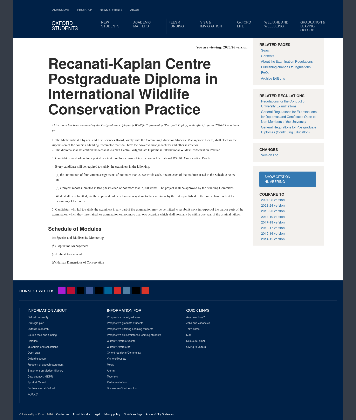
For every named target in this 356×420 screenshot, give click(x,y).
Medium (136, 290)
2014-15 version (273, 238)
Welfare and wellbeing (276, 24)
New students (110, 24)
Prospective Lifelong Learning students (130, 329)
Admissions (60, 10)
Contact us (62, 414)
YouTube (71, 290)
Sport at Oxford (37, 382)
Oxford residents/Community (124, 352)
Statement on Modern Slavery (45, 370)
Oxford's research (38, 329)
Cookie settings (133, 414)
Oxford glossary (37, 358)
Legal (97, 414)
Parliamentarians (117, 382)
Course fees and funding (42, 334)
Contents (267, 55)
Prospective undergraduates (123, 317)
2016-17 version (273, 227)
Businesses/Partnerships (122, 388)
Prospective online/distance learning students (134, 334)
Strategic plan (36, 323)
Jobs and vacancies (198, 323)
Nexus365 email (195, 340)
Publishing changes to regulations (286, 67)
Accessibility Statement (160, 414)
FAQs (265, 72)
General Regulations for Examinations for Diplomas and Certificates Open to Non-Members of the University (289, 116)
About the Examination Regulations (287, 61)
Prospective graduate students (125, 323)
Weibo (117, 290)
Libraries (33, 340)
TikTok (99, 290)
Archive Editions (273, 78)
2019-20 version (273, 210)
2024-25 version (273, 199)
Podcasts (62, 290)
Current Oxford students (121, 340)
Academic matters (142, 24)
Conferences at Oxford (41, 388)
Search (266, 50)
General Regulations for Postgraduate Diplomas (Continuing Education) (288, 129)
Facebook (89, 290)
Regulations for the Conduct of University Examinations (283, 103)
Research (84, 10)
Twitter (80, 290)
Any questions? (195, 317)
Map (188, 334)
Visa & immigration (211, 24)
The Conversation (145, 290)
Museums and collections (43, 346)
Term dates (193, 329)
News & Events (111, 10)
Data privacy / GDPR (40, 376)
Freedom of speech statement (45, 364)
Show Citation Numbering (277, 179)
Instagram (126, 290)
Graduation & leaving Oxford (312, 26)
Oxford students (65, 25)
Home (32, 16)
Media (110, 364)
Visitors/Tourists (116, 358)
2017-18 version (273, 222)
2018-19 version (273, 216)
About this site (81, 414)
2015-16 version (273, 233)
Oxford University (38, 317)
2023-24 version (273, 205)
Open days (34, 352)
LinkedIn (108, 290)
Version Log (270, 155)
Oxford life (244, 24)
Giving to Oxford (196, 346)
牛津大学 (33, 394)
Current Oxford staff (118, 346)
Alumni (111, 370)
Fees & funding (176, 24)
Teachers (112, 376)
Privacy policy (111, 414)
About (134, 10)
